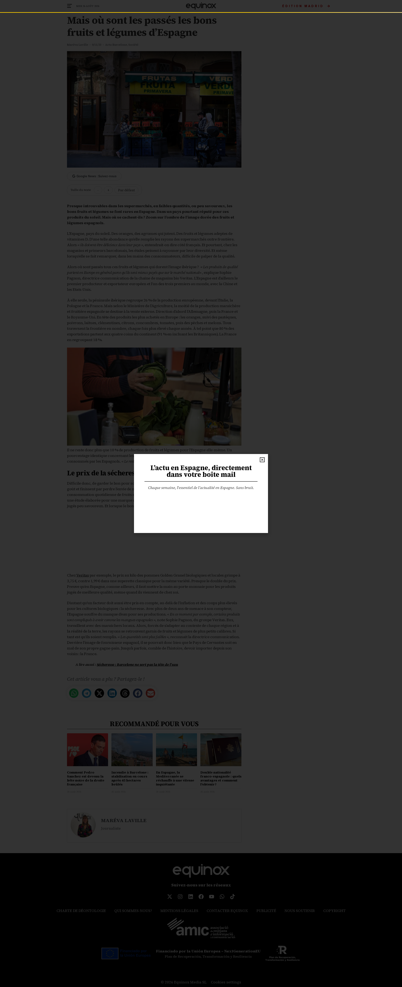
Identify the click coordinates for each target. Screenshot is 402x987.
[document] (201, 493)
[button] (262, 459)
